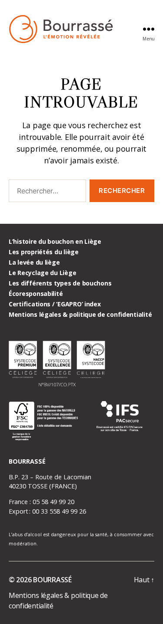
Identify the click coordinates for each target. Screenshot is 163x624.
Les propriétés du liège (44, 252)
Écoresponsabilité (36, 293)
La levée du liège (34, 262)
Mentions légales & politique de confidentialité (80, 314)
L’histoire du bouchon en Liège (55, 241)
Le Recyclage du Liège (42, 273)
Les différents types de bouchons (60, 283)
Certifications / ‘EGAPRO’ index (55, 304)
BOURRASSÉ (52, 579)
